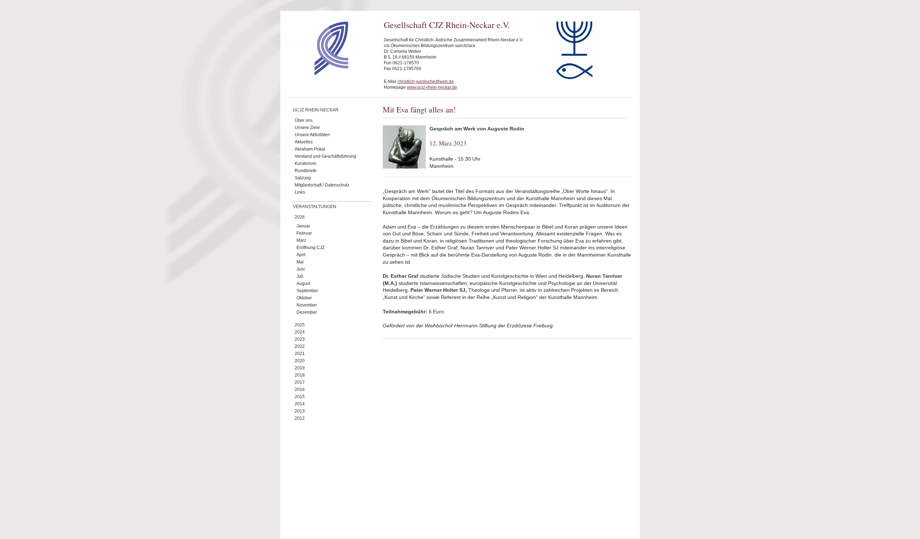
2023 (300, 339)
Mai (300, 261)
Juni (300, 269)
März (301, 240)
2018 (300, 375)
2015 (300, 396)
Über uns (304, 120)
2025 (300, 324)
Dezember (306, 312)
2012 (300, 418)
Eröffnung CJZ (310, 247)
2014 (300, 403)
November (306, 305)
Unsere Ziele (307, 127)
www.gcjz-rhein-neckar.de (432, 87)
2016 (300, 389)
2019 (300, 367)
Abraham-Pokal (310, 149)
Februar (304, 233)
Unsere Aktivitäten (312, 134)
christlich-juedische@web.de (425, 81)
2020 (300, 360)
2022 (300, 346)
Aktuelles (304, 141)
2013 (300, 411)
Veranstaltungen (314, 206)
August (303, 283)
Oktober (304, 297)
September (307, 290)
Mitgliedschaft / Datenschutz (322, 185)
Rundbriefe (306, 170)
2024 (300, 332)
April (300, 254)
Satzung (303, 177)
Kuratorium (305, 163)
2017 (300, 382)
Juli (299, 276)
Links (300, 192)
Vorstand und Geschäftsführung (325, 156)
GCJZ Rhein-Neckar (316, 109)
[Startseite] (319, 74)
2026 (300, 217)
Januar (303, 226)
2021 (300, 353)
